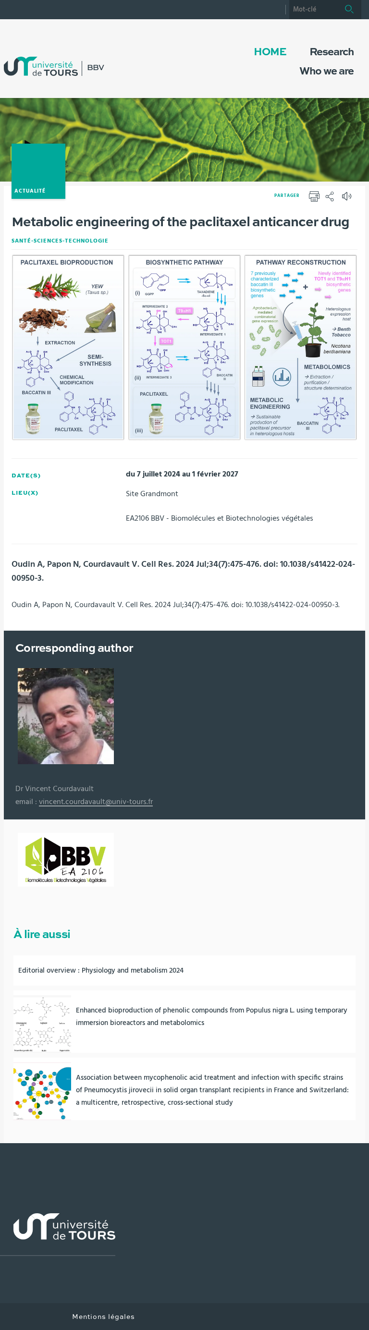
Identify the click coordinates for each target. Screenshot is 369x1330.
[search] (313, 9)
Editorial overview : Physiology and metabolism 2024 (101, 970)
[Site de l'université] (57, 1234)
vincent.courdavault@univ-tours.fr (96, 801)
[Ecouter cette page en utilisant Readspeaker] (348, 199)
